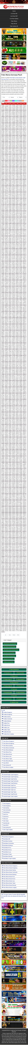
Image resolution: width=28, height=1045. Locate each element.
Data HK (22, 1034)
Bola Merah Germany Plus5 (9, 655)
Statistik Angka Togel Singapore (10, 774)
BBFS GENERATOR (15, 669)
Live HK (3, 710)
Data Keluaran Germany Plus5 (10, 643)
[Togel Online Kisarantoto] (14, 56)
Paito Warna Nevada (8, 760)
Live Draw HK (14, 13)
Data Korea (5, 816)
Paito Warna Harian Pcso (9, 876)
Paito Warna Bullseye (8, 750)
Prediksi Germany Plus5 (9, 662)
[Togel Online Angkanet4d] (14, 1006)
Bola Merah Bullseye (8, 845)
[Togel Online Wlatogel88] (14, 949)
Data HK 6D (5, 825)
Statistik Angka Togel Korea (9, 787)
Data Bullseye (6, 812)
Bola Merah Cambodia (8, 843)
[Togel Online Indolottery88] (14, 1000)
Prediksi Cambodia (7, 718)
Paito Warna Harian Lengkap (10, 887)
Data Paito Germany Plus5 (9, 652)
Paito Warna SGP (16, 1034)
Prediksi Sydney (7, 716)
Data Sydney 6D (7, 827)
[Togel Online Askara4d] (14, 937)
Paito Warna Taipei (7, 758)
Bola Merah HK (6, 839)
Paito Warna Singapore (8, 741)
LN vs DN (15, 695)
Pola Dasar (14, 689)
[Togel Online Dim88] (14, 37)
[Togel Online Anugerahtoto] (14, 993)
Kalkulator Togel (14, 702)
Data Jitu (10, 896)
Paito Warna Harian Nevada (9, 885)
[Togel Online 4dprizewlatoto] (14, 956)
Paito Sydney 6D (14, 26)
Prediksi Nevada (7, 731)
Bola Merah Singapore (8, 836)
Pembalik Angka (8, 692)
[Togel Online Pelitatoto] (14, 62)
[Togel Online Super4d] (14, 44)
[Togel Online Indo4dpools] (14, 968)
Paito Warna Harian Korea (9, 878)
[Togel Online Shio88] (14, 1018)
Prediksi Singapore (7, 712)
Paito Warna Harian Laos (9, 881)
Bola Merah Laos (7, 852)
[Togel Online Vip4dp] (14, 981)
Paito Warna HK (14, 1033)
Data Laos (5, 818)
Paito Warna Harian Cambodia (10, 872)
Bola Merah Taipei (7, 854)
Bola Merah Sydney (7, 841)
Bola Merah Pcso (7, 847)
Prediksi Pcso (6, 723)
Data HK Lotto (21, 1041)
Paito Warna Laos (7, 756)
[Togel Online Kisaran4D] (14, 50)
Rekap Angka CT (8, 679)
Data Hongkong (6, 805)
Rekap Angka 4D (8, 685)
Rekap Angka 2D (14, 682)
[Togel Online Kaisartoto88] (14, 962)
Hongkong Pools (9, 1039)
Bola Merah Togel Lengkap (9, 858)
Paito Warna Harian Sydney (9, 870)
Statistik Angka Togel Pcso (9, 785)
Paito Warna (14, 21)
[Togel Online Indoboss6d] (14, 912)
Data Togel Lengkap (8, 829)
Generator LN (8, 672)
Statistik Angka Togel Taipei (9, 792)
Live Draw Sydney (14, 18)
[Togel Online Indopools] (14, 1012)
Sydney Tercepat (12, 894)
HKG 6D (18, 894)
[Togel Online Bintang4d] (14, 943)
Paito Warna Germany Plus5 (11, 75)
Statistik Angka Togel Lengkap (10, 796)
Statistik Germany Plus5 (9, 659)
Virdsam (4, 1033)
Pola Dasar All (21, 685)
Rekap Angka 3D (20, 679)
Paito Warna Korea (7, 754)
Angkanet (20, 1038)
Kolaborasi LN (21, 699)
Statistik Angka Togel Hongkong (10, 776)
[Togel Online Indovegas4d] (14, 1025)
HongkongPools (16, 1039)
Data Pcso (5, 814)
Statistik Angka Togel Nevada (10, 794)
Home (14, 11)
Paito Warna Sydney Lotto (14, 1042)
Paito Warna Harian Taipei (9, 883)
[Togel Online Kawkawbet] (14, 924)
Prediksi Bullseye (7, 721)
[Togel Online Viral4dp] (14, 69)
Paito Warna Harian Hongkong (10, 867)
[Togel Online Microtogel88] (14, 905)
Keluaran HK (15, 896)
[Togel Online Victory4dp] (14, 918)
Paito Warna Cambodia (8, 747)
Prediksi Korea (6, 725)
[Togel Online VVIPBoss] (14, 31)
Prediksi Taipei (6, 729)
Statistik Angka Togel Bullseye (10, 783)
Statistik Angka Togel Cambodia (10, 781)
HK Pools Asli (23, 1042)
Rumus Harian (21, 672)
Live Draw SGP (14, 16)
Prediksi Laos (6, 727)
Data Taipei (6, 820)
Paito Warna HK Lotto (12, 1041)
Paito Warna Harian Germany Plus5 (11, 649)
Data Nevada (6, 823)
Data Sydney (6, 807)
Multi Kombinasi (20, 692)
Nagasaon (20, 1033)
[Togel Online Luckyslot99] (14, 974)
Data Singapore (7, 803)
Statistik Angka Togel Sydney (10, 779)
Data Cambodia (7, 810)
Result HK (21, 896)
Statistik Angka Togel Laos (9, 789)
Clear (23, 635)
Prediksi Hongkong (7, 714)
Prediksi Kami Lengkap (8, 734)
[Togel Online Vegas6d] (14, 930)
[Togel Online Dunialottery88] (14, 987)
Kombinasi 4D (8, 699)
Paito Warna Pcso (7, 752)
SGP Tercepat (4, 894)
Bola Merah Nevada (7, 856)
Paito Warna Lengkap (8, 767)
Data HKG (5, 896)
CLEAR (3, 100)
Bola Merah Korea (7, 849)
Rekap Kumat (15, 676)
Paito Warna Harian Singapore (10, 865)
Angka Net (8, 1033)
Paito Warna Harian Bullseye (9, 874)
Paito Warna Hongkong (8, 743)
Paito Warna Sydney (8, 745)
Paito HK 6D (14, 23)
